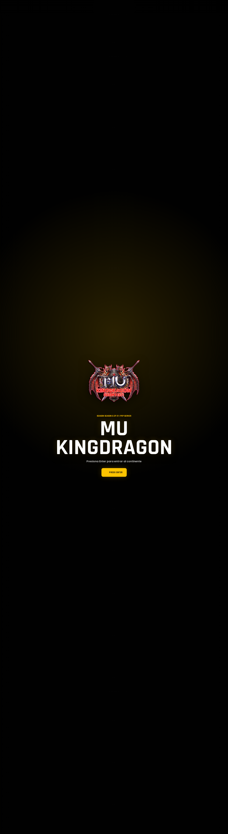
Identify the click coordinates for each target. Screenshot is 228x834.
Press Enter (116, 472)
